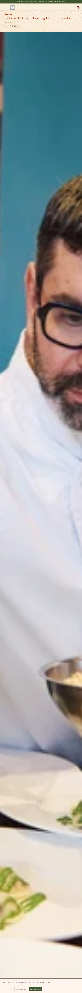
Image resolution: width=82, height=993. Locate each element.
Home (6, 14)
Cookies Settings (21, 989)
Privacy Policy (45, 982)
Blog (11, 14)
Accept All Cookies (35, 989)
